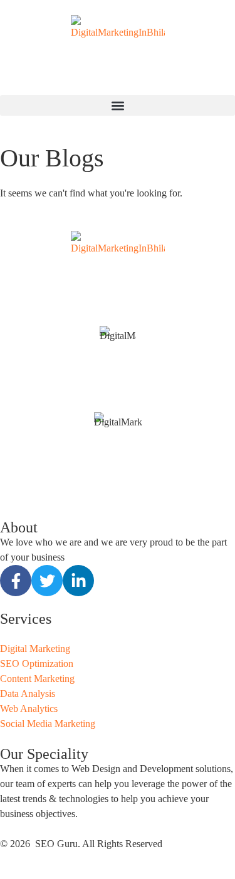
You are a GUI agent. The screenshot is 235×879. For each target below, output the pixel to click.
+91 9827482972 (117, 389)
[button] (117, 105)
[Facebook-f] (15, 580)
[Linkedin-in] (78, 580)
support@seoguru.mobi (117, 404)
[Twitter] (47, 580)
